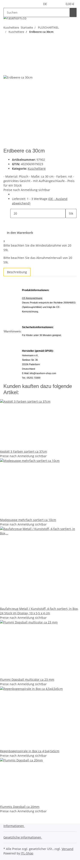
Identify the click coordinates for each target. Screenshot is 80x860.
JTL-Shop (27, 853)
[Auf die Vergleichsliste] (6, 70)
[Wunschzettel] (59, 4)
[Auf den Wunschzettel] (14, 70)
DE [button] (45, 4)
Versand (67, 849)
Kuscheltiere (37, 169)
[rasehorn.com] (14, 18)
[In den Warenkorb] (6, 54)
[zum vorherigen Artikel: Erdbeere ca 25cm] (14, 40)
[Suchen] (73, 12)
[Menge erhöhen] (68, 222)
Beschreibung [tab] (17, 272)
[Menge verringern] (6, 213)
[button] (54, 4)
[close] (6, 61)
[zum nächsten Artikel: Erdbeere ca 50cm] (6, 40)
